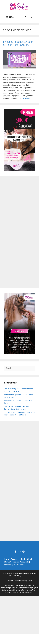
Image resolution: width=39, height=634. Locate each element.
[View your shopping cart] (25, 17)
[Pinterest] (23, 551)
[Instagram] (19, 551)
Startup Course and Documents (16, 562)
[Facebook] (15, 551)
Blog (29, 559)
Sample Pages (9, 565)
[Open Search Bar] (31, 17)
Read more (27, 98)
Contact (20, 565)
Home (6, 559)
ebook (22, 559)
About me (14, 559)
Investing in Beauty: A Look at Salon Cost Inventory (18, 43)
